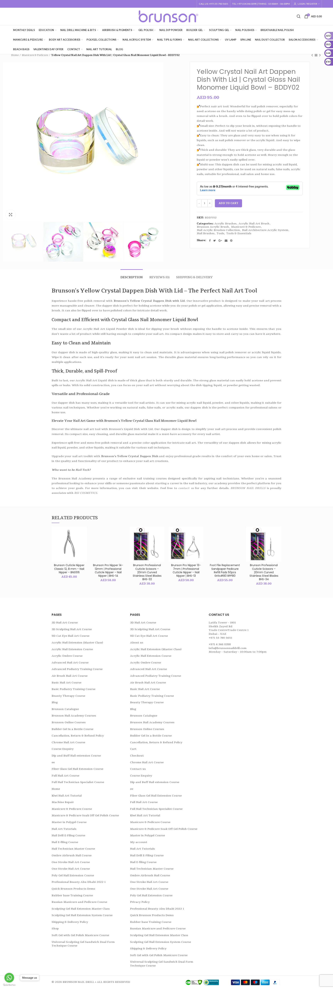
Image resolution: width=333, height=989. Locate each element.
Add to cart (228, 203)
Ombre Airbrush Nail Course (72, 855)
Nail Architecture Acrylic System (265, 230)
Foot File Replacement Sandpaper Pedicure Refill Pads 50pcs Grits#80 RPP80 (225, 570)
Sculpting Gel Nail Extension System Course (82, 915)
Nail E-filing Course (65, 842)
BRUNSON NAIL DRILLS (248, 488)
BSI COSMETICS (85, 493)
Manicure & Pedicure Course (72, 809)
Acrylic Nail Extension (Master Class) (77, 642)
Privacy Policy (140, 902)
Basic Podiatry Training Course (73, 689)
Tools (220, 233)
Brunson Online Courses (69, 722)
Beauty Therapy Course (68, 696)
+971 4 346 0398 (220, 644)
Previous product (312, 55)
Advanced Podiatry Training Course (77, 669)
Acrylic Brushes (225, 223)
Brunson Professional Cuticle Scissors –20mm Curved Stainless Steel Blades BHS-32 (147, 572)
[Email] (226, 240)
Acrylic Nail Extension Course (72, 649)
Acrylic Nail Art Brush (254, 223)
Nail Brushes (205, 233)
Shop (55, 928)
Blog (55, 702)
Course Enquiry (63, 749)
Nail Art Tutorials (64, 829)
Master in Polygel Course (69, 822)
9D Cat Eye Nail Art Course (70, 636)
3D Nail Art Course (65, 622)
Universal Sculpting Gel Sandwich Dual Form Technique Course (83, 944)
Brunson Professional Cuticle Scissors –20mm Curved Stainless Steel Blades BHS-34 (264, 572)
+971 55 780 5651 (220, 638)
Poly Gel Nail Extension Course (73, 875)
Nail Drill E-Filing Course (68, 835)
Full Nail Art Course (65, 775)
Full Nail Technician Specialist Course (78, 782)
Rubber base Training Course (72, 895)
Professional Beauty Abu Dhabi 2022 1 (79, 882)
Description (131, 277)
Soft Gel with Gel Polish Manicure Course (80, 935)
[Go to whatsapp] (9, 977)
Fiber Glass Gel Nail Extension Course (77, 769)
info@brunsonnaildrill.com (227, 648)
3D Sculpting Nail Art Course (72, 629)
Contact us (138, 769)
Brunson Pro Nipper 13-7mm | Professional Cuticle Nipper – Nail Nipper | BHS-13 (186, 570)
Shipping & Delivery (194, 277)
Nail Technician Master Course (73, 849)
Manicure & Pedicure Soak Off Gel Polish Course (85, 815)
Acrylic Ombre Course (67, 656)
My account (138, 842)
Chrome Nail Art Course (68, 742)
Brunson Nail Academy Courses (74, 715)
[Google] (220, 240)
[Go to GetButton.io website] (9, 985)
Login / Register (307, 3)
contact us (186, 488)
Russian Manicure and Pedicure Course (79, 902)
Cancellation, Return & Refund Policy (78, 735)
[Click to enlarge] (10, 214)
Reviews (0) (159, 277)
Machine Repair (63, 802)
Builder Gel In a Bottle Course (72, 729)
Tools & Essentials (238, 233)
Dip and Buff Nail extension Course (76, 755)
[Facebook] (210, 240)
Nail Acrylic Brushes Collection (218, 230)
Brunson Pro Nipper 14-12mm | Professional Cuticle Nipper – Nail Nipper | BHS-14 (108, 570)
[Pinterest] (231, 240)
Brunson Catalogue (65, 709)
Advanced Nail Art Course (70, 662)
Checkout (137, 755)
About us (136, 642)
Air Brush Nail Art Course (69, 676)
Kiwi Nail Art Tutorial (67, 795)
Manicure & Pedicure (35, 55)
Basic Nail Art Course (66, 682)
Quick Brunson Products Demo (73, 889)
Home (15, 55)
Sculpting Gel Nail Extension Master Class (81, 909)
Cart (133, 749)
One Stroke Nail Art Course (71, 862)
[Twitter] (214, 240)
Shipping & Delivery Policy (70, 922)
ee (53, 762)
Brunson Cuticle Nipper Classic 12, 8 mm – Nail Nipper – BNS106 (69, 568)
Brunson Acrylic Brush (213, 227)
